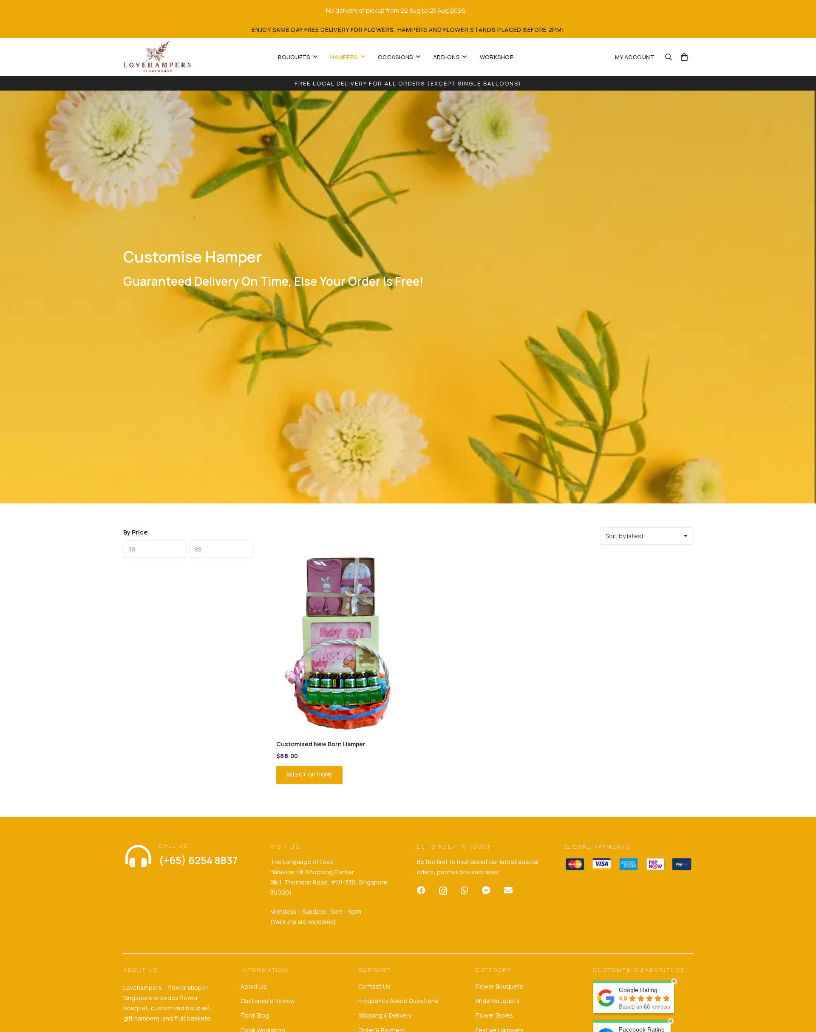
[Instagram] (443, 891)
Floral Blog (255, 1015)
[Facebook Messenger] (486, 890)
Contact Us (374, 986)
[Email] (508, 890)
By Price (135, 532)
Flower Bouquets (499, 986)
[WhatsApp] (464, 890)
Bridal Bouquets (498, 1001)
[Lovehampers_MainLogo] (157, 57)
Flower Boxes (494, 1015)
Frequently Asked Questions (398, 1001)
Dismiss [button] (479, 10)
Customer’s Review (268, 1001)
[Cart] (684, 57)
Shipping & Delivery (384, 1015)
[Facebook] (421, 890)
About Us (254, 986)
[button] (315, 57)
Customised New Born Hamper (321, 744)
